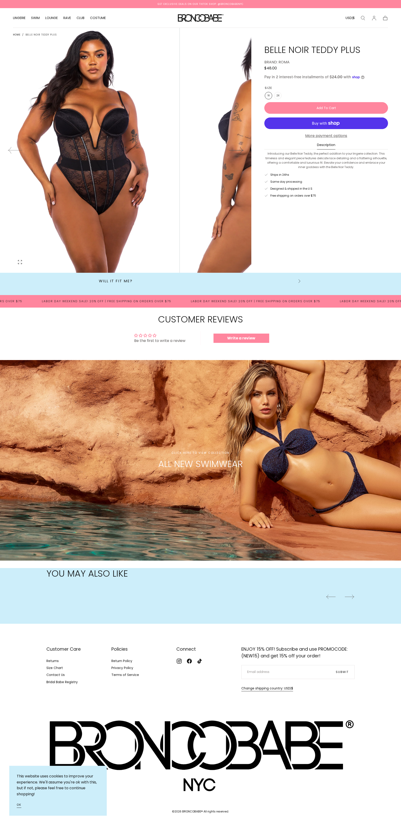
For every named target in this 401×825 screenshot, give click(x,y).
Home (16, 34)
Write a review (241, 338)
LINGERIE (19, 18)
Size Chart (54, 668)
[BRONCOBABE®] (200, 753)
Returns (52, 661)
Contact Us (55, 674)
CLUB (80, 18)
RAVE (67, 18)
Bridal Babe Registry (62, 682)
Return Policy (121, 661)
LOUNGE (51, 18)
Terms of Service (125, 674)
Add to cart (326, 108)
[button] (350, 18)
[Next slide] (236, 150)
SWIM (35, 18)
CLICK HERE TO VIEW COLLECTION (200, 453)
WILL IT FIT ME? (116, 281)
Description (326, 145)
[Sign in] (374, 18)
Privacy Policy (122, 668)
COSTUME (98, 18)
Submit (342, 672)
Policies (119, 649)
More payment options (326, 135)
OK (19, 805)
